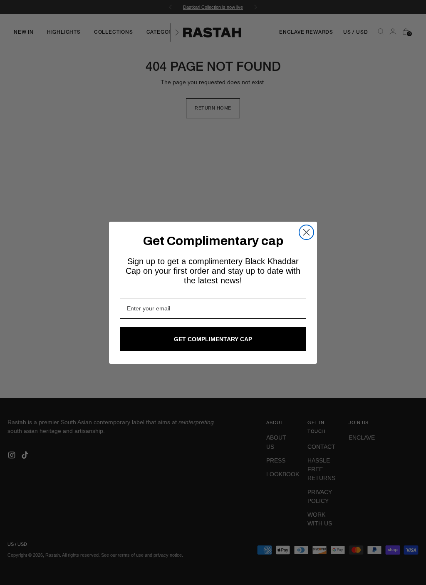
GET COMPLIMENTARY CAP (213, 339)
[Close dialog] (306, 232)
